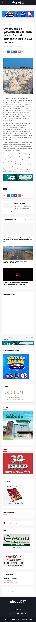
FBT (31, 619)
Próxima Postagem (28, 337)
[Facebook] (8, 52)
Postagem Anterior (8, 337)
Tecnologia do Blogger (11, 523)
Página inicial (7, 25)
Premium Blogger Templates (19, 619)
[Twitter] (12, 52)
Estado (13, 25)
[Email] (19, 52)
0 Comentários (17, 46)
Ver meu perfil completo (10, 582)
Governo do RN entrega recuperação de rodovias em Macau (16, 262)
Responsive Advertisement (18, 591)
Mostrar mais (29, 219)
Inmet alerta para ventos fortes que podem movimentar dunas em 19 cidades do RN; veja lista (17, 239)
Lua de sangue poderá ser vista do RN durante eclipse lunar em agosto (15, 283)
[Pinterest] (15, 52)
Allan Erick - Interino (18, 203)
